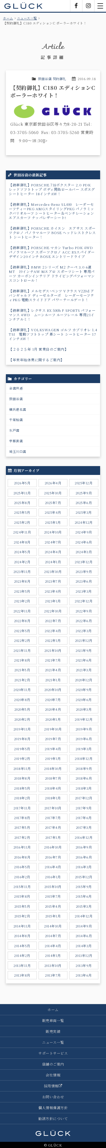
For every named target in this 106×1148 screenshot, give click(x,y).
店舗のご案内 (53, 1063)
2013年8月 (22, 975)
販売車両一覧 (53, 1020)
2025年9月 (84, 493)
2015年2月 (22, 916)
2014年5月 (22, 945)
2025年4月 (53, 512)
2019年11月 (22, 729)
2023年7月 (53, 581)
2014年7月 (53, 935)
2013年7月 (53, 975)
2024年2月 (22, 561)
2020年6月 (84, 699)
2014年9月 (84, 926)
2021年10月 (53, 650)
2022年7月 (53, 620)
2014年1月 (53, 955)
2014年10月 (53, 926)
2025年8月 (22, 502)
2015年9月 (84, 886)
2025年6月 (84, 502)
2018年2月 (22, 798)
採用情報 (51, 1085)
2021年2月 (22, 679)
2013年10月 (53, 965)
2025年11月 (22, 493)
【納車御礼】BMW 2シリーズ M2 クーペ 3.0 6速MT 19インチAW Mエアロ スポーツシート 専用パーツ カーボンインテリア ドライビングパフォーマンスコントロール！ (52, 273)
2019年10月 (53, 729)
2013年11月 (22, 965)
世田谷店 (16, 398)
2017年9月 (84, 808)
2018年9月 (84, 768)
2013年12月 (83, 955)
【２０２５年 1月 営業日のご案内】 (38, 349)
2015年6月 (84, 896)
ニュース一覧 (27, 18)
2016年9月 (84, 847)
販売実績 (53, 1031)
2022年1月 (53, 640)
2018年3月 (84, 788)
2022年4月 (53, 630)
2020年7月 (53, 699)
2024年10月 (53, 532)
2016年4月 (53, 866)
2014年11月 (22, 926)
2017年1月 (53, 837)
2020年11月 (22, 689)
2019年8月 (22, 738)
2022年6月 (84, 620)
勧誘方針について (53, 1118)
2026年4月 (53, 483)
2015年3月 (84, 906)
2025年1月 (53, 522)
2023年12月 (83, 561)
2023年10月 (53, 571)
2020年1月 (53, 719)
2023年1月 (53, 601)
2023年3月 (84, 591)
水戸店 (14, 430)
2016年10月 (53, 847)
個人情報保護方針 (53, 1107)
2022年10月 (53, 611)
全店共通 (16, 388)
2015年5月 (22, 906)
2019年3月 (84, 748)
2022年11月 (22, 611)
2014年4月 (53, 945)
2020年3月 (84, 709)
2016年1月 (53, 876)
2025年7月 (53, 502)
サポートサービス (53, 1053)
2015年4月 (53, 906)
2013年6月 (84, 975)
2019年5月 (22, 748)
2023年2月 (22, 601)
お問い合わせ (53, 1096)
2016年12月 (83, 837)
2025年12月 (83, 483)
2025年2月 (22, 522)
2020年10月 (53, 689)
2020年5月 (22, 709)
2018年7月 (53, 778)
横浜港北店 (17, 409)
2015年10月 (53, 886)
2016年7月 (53, 857)
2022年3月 (84, 630)
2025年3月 (84, 512)
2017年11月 (22, 808)
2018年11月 (22, 768)
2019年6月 (84, 738)
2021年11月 (22, 650)
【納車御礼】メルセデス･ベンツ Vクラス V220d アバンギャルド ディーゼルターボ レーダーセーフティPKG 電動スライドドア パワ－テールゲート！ (51, 295)
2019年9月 (84, 729)
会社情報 (53, 1074)
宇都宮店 (16, 440)
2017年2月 (22, 837)
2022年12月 (83, 601)
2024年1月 (53, 561)
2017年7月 (53, 817)
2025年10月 (53, 493)
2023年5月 (22, 591)
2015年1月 (53, 916)
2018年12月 (83, 758)
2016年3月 (84, 866)
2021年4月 (53, 669)
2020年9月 (84, 689)
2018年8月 (22, 778)
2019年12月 (83, 719)
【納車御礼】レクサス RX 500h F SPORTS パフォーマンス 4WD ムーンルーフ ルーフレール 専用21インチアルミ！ (52, 315)
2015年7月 (53, 896)
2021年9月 (84, 650)
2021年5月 (22, 669)
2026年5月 (22, 483)
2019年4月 (53, 748)
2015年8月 (22, 896)
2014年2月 (22, 955)
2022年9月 (84, 611)
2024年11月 (22, 532)
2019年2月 (22, 758)
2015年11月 (22, 886)
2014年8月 (22, 935)
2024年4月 (53, 551)
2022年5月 (22, 630)
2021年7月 (53, 660)
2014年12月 (83, 916)
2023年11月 (22, 571)
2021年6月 (84, 660)
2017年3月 (84, 827)
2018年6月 (84, 778)
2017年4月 (53, 827)
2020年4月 (53, 709)
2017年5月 (22, 827)
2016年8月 (22, 857)
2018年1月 (53, 798)
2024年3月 (84, 551)
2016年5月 (22, 866)
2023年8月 (22, 581)
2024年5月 (22, 551)
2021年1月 (53, 679)
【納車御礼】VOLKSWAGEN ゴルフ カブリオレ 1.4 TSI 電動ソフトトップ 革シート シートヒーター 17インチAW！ (53, 334)
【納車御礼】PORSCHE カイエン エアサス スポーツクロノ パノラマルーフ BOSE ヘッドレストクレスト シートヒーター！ (52, 232)
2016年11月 (22, 847)
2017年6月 (84, 817)
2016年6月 (84, 857)
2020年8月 (22, 699)
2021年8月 (22, 660)
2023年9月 (84, 571)
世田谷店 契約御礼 (52, 78)
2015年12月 (83, 876)
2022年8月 (22, 620)
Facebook (76, 6)
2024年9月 (83, 532)
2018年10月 (53, 768)
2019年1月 (53, 758)
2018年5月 (22, 788)
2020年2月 (22, 719)
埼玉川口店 (17, 451)
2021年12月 (83, 640)
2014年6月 (84, 935)
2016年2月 (22, 876)
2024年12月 (84, 522)
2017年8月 (22, 817)
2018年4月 (53, 788)
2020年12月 (83, 679)
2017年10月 (53, 808)
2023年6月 (84, 581)
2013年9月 (84, 965)
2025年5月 (22, 512)
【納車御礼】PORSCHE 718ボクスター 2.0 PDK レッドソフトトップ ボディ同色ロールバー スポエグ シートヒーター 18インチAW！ (52, 189)
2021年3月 (84, 669)
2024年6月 (83, 542)
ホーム (8, 18)
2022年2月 (22, 640)
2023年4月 (53, 591)
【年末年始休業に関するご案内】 (36, 359)
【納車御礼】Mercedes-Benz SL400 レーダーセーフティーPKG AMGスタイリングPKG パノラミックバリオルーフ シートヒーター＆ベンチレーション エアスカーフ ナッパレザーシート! (51, 211)
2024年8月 (22, 542)
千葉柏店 (16, 419)
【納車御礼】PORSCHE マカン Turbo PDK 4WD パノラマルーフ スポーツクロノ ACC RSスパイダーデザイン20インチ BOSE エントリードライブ (53, 252)
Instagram (88, 6)
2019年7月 (53, 738)
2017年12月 (83, 798)
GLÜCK (23, 6)
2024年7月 (53, 542)
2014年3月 (84, 945)
